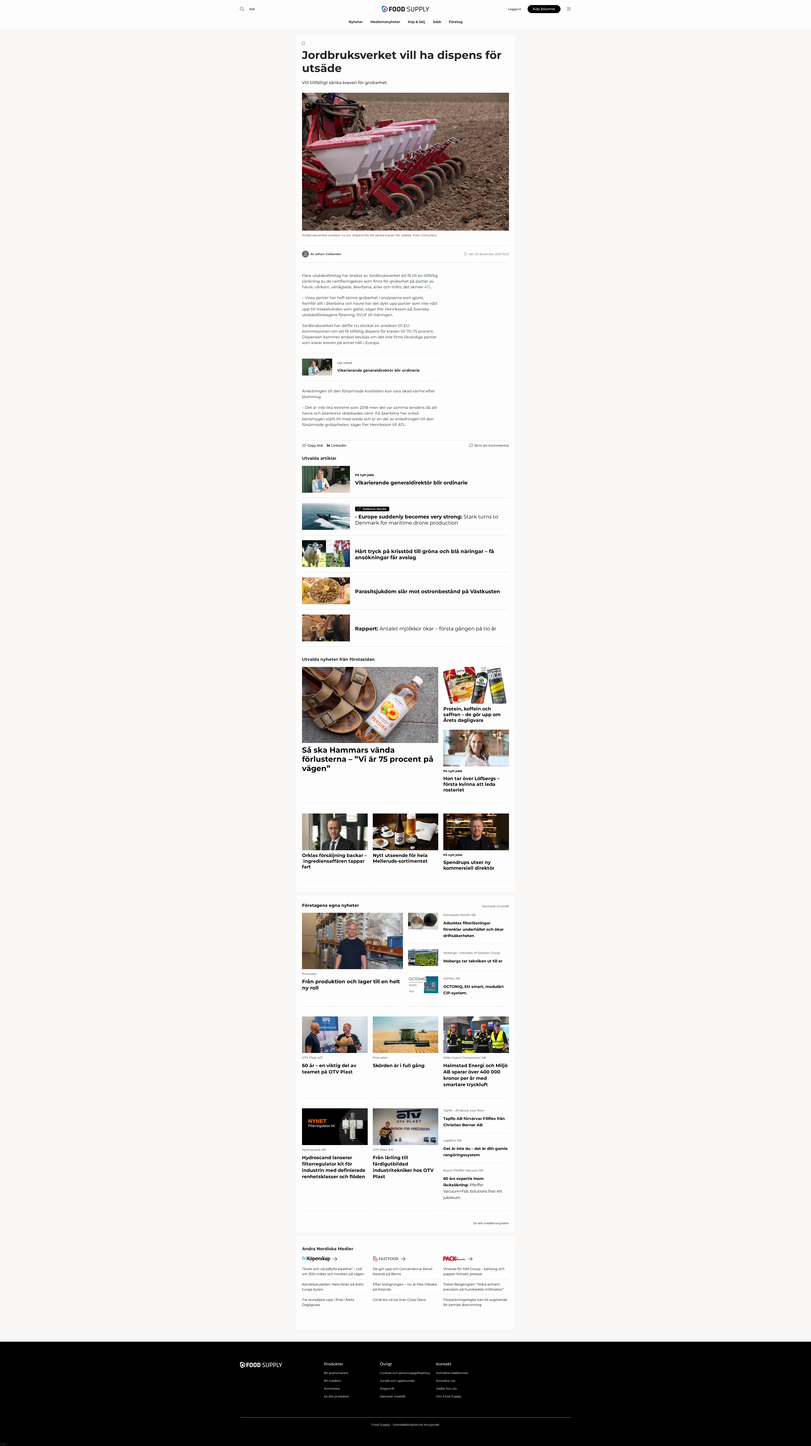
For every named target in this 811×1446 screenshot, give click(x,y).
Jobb (437, 22)
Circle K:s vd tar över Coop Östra (399, 1300)
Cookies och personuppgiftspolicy (405, 1373)
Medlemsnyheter (385, 22)
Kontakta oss (445, 1381)
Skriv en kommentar (491, 445)
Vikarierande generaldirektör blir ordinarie (378, 370)
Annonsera (332, 1388)
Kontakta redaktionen (452, 1373)
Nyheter (356, 22)
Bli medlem (332, 1381)
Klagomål (387, 1388)
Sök (252, 9)
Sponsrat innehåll (393, 1396)
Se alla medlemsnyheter (491, 1223)
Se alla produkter (336, 1396)
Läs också (344, 363)
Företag (456, 22)
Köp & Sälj (416, 22)
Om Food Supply (448, 1396)
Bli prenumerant (336, 1373)
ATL (427, 287)
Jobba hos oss (446, 1388)
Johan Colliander (328, 254)
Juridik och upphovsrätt (397, 1381)
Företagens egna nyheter (330, 905)
